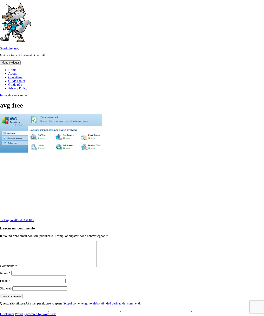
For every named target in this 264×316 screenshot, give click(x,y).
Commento (8, 266)
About (12, 73)
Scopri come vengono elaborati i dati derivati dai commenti (101, 303)
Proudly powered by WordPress (35, 314)
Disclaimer (7, 314)
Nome (5, 273)
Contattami (15, 77)
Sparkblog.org (9, 48)
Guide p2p (15, 84)
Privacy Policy (17, 88)
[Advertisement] (132, 185)
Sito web (6, 288)
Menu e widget (10, 62)
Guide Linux (16, 81)
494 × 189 (27, 220)
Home (12, 70)
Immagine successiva (13, 95)
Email (5, 280)
